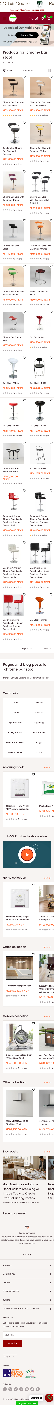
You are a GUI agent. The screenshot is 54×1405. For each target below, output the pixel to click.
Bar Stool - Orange (38, 620)
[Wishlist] (42, 18)
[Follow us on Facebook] (5, 1389)
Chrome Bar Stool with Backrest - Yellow (40, 149)
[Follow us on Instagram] (16, 1389)
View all (47, 767)
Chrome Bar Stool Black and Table (11, 470)
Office (15, 712)
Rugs (39, 742)
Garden (39, 712)
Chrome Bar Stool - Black (12, 247)
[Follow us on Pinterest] (21, 1389)
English (7, 1357)
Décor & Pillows (15, 742)
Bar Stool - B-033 (38, 383)
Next (46, 648)
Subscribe (12, 1343)
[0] (49, 18)
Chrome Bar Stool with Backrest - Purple (13, 198)
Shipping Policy (46, 1248)
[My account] (36, 18)
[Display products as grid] (45, 70)
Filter (9, 71)
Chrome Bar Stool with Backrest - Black (13, 104)
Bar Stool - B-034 (11, 426)
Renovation (15, 752)
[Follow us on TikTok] (32, 1389)
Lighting (39, 722)
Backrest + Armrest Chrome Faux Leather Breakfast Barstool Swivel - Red (13, 520)
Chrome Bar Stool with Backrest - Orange (40, 247)
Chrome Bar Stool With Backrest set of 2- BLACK (39, 200)
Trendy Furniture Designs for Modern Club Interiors (26, 678)
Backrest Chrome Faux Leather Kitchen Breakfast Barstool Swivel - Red (13, 624)
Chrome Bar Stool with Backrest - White (40, 104)
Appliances (15, 722)
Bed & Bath (39, 732)
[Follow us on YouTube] (27, 1389)
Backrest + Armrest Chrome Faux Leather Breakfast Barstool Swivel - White (13, 572)
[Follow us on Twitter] (10, 1389)
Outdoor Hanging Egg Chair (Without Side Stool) (19, 1056)
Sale (15, 702)
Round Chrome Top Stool (39, 293)
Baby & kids (15, 732)
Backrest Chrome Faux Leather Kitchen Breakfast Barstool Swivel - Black (40, 572)
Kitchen (39, 752)
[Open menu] (4, 18)
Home (39, 702)
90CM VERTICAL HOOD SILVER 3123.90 (17, 1122)
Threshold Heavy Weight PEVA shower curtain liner (18, 807)
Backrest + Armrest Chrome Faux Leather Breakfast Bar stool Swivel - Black (40, 520)
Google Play (27, 35)
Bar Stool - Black (38, 426)
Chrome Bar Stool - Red (12, 339)
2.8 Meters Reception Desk (18, 986)
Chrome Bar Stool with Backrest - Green (13, 293)
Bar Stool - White (11, 383)
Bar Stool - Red (37, 337)
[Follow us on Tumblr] (38, 1389)
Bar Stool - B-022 (38, 468)
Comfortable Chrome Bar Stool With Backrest (12, 151)
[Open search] (31, 18)
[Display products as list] (50, 70)
